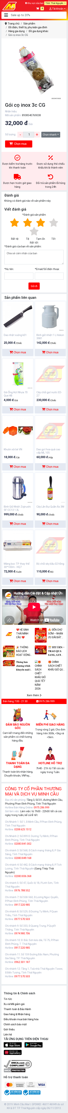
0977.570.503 (22, 919)
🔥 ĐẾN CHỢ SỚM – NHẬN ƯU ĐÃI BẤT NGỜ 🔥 (55, 633)
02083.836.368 (22, 876)
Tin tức (8, 999)
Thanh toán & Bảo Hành (17, 1009)
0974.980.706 (22, 933)
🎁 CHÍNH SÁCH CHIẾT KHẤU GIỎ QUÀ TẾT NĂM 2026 (56, 666)
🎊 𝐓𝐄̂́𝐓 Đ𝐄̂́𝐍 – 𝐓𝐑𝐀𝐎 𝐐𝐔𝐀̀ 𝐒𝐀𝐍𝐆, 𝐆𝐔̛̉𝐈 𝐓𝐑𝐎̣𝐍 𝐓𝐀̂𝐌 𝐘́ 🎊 (56, 651)
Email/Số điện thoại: (47, 269)
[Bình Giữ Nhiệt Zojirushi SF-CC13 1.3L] (17, 488)
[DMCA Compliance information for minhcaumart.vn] (18, 1064)
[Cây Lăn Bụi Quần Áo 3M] (50, 488)
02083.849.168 (22, 858)
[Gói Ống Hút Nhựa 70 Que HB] (17, 373)
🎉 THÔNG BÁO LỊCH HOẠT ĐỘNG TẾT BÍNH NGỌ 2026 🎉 (24, 651)
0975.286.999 (41, 807)
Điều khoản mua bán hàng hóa (21, 1019)
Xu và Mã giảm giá (14, 1004)
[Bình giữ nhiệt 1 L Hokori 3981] (50, 316)
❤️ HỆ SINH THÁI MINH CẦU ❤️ (22, 633)
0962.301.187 (22, 962)
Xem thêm (33, 695)
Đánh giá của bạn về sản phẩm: (23, 246)
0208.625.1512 (22, 829)
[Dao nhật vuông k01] (17, 316)
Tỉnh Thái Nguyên (54, 3)
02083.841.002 (22, 843)
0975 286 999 (46, 701)
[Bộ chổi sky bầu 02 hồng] (50, 545)
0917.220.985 (22, 904)
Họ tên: (9, 269)
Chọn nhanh (50, 134)
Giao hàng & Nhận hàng (17, 1014)
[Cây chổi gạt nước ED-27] (50, 373)
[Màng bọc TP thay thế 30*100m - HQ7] (17, 545)
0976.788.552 (22, 890)
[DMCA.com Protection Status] (15, 1070)
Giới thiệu (9, 1029)
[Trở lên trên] (62, 1107)
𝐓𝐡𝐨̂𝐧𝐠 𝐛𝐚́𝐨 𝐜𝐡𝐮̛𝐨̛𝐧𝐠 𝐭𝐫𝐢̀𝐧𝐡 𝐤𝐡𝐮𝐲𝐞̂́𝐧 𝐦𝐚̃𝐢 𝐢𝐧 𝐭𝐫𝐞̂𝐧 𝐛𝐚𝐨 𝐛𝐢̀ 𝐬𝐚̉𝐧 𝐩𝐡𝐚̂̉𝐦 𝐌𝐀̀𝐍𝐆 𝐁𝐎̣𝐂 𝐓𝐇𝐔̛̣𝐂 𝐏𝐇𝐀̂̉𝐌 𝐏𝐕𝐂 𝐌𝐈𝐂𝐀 (24, 666)
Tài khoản (57, 8)
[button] (6, 15)
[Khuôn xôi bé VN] (17, 430)
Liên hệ (8, 1034)
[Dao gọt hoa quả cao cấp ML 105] (50, 430)
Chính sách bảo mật (15, 1024)
